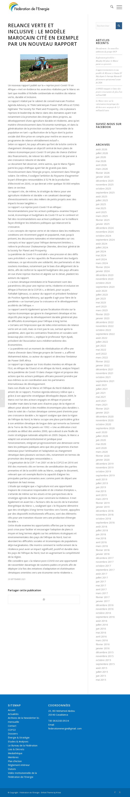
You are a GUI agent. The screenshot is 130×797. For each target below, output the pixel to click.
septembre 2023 (105, 286)
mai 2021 (101, 396)
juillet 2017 (102, 577)
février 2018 (103, 550)
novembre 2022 (105, 326)
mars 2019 (102, 498)
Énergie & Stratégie (18, 737)
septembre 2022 (105, 333)
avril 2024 (101, 259)
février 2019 (103, 502)
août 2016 (101, 620)
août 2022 (101, 337)
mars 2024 (102, 263)
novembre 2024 (105, 231)
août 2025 (101, 196)
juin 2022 (101, 345)
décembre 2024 (105, 227)
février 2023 (103, 314)
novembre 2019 (105, 467)
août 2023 (101, 290)
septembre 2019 (105, 475)
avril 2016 (101, 636)
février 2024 (103, 267)
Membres (13, 757)
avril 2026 (101, 165)
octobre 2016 (103, 612)
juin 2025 (101, 204)
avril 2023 (101, 306)
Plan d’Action (15, 761)
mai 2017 (101, 585)
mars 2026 (102, 168)
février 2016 (103, 644)
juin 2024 (101, 251)
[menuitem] (110, 7)
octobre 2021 (103, 377)
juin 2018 (101, 534)
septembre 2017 (105, 569)
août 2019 (101, 479)
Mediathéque (15, 753)
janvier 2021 (103, 412)
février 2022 (103, 361)
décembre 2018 (105, 510)
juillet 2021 (102, 388)
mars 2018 (102, 546)
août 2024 (101, 243)
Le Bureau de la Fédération (22, 745)
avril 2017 (101, 589)
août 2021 (101, 385)
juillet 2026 (102, 153)
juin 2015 (101, 675)
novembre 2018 (105, 514)
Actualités (13, 714)
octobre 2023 (103, 282)
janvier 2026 (103, 176)
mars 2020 (102, 451)
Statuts (12, 768)
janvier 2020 (103, 459)
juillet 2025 (102, 200)
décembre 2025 (105, 180)
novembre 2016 (105, 608)
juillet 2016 (102, 624)
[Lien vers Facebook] (115, 792)
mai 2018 (101, 538)
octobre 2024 (103, 235)
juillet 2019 (102, 483)
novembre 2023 (105, 278)
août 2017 (101, 573)
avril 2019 (101, 495)
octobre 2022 (103, 330)
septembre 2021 (105, 381)
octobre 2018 (103, 518)
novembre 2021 (105, 373)
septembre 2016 (105, 616)
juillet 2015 (102, 671)
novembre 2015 (105, 656)
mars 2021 (102, 404)
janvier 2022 (103, 365)
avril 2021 (101, 400)
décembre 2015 (105, 652)
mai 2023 (101, 302)
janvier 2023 (103, 318)
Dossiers (13, 733)
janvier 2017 (103, 601)
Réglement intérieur (19, 765)
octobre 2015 (103, 660)
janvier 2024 (103, 271)
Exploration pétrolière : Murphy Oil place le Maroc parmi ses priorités (107, 60)
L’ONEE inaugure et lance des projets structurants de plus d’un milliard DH (109, 91)
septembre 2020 (105, 428)
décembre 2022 (105, 322)
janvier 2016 (103, 648)
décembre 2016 (105, 605)
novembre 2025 (105, 184)
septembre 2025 (105, 192)
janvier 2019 (103, 506)
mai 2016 (101, 632)
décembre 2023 (105, 275)
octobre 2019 (103, 471)
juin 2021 (101, 392)
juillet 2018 (102, 530)
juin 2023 (101, 298)
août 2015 (101, 668)
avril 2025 (101, 212)
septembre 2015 (105, 664)
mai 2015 (101, 679)
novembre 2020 (105, 420)
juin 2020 (101, 440)
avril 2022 (101, 353)
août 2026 (101, 149)
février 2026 (103, 172)
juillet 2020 (102, 436)
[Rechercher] (110, 7)
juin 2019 (101, 487)
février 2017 (103, 597)
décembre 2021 (105, 369)
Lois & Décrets (16, 749)
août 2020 (101, 432)
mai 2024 (101, 255)
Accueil (11, 710)
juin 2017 (101, 581)
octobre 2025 (103, 188)
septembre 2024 (105, 239)
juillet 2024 (102, 247)
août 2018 (101, 526)
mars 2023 (102, 310)
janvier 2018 (103, 554)
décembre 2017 (105, 557)
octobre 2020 (103, 424)
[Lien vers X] (119, 792)
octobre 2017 (103, 565)
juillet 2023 (102, 294)
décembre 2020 (105, 416)
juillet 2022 (102, 341)
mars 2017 (102, 593)
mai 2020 (101, 443)
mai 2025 (101, 208)
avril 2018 (101, 542)
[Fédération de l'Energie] (29, 7)
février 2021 (103, 408)
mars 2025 (102, 216)
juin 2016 (101, 628)
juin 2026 (101, 157)
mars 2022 (102, 357)
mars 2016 (102, 640)
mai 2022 (101, 349)
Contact (12, 725)
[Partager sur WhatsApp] (44, 599)
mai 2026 (101, 161)
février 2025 (103, 219)
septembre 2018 (105, 522)
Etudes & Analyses (18, 741)
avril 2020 (101, 447)
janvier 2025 (103, 223)
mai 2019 (101, 491)
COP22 (12, 729)
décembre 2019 (105, 463)
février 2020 (103, 455)
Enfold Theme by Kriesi (51, 792)
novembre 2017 (105, 561)
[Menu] (117, 7)
